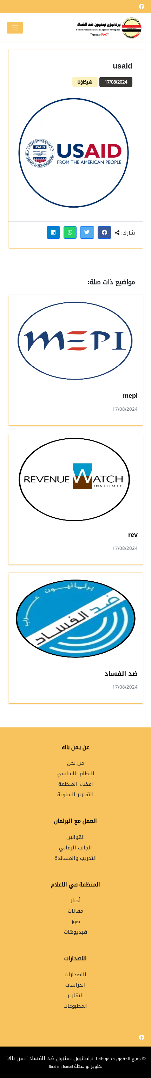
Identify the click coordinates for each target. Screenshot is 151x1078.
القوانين (75, 837)
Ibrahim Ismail (61, 1066)
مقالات (75, 911)
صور (75, 922)
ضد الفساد (121, 674)
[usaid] (76, 154)
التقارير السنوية (75, 795)
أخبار (76, 901)
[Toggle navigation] (15, 28)
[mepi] (75, 340)
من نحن (75, 763)
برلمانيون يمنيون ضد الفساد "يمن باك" (49, 1058)
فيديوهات (75, 932)
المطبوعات (76, 1006)
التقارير (75, 996)
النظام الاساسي (75, 774)
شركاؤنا (85, 82)
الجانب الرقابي (75, 848)
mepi (130, 396)
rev (133, 535)
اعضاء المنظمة (75, 784)
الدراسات (75, 985)
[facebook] (142, 6)
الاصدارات (75, 975)
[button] (105, 232)
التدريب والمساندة (75, 858)
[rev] (75, 479)
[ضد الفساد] (75, 618)
